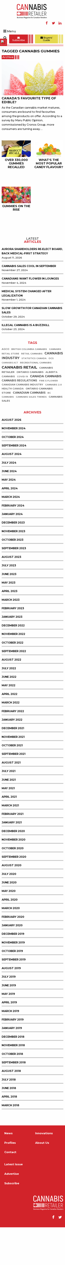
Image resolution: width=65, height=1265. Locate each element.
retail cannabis (31, 391)
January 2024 (12, 551)
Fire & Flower (48, 418)
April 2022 (9, 731)
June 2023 (9, 611)
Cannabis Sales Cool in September (29, 303)
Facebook (46, 23)
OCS (51, 396)
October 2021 (12, 783)
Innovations (44, 1171)
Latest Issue (13, 1202)
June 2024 (9, 509)
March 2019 (10, 1048)
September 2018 (14, 1100)
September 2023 (14, 586)
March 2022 (11, 740)
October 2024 (13, 474)
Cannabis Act (10, 400)
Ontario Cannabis (30, 409)
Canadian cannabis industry (22, 422)
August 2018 (11, 1108)
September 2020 (14, 894)
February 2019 (13, 1057)
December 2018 (13, 1074)
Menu (11, 31)
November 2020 (13, 877)
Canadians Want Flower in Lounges (30, 316)
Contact (10, 1189)
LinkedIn (60, 23)
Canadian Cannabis (29, 430)
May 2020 (9, 928)
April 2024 (10, 526)
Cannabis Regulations (19, 418)
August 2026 (11, 457)
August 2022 (11, 697)
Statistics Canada (34, 396)
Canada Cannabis (46, 414)
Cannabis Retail (19, 405)
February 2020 (13, 954)
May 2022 (8, 723)
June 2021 (9, 817)
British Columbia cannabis (29, 387)
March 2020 (11, 945)
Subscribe (18, 40)
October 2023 (12, 577)
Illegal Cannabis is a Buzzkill (26, 362)
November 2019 (13, 980)
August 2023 (11, 594)
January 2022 (12, 757)
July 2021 (9, 808)
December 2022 (13, 663)
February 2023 (13, 646)
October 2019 (12, 988)
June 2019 (9, 1023)
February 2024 (13, 543)
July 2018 (9, 1117)
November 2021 (13, 774)
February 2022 (13, 748)
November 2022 (13, 671)
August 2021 (11, 800)
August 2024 (12, 491)
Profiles (10, 1180)
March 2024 (11, 534)
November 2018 (13, 1083)
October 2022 (12, 680)
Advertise (11, 1211)
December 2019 (13, 971)
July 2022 (9, 706)
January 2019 (12, 1065)
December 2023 (13, 560)
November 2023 (13, 569)
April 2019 (9, 1040)
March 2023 (11, 637)
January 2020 (12, 963)
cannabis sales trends (31, 434)
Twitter (53, 23)
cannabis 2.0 (53, 422)
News (8, 1171)
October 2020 (13, 886)
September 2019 (14, 997)
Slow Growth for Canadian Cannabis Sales (32, 348)
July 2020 (9, 911)
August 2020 (11, 903)
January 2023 (12, 654)
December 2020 (13, 868)
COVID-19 (22, 414)
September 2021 (14, 791)
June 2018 (9, 1125)
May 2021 (8, 826)
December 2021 (13, 766)
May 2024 (9, 517)
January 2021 (12, 860)
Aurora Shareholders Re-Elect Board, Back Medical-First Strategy (32, 289)
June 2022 (9, 714)
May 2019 (8, 1031)
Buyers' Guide (48, 38)
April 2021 (9, 834)
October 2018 (12, 1091)
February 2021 (13, 851)
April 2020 (10, 937)
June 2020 (9, 920)
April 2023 (9, 628)
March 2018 (10, 1143)
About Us (42, 1180)
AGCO (5, 386)
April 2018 (9, 1134)
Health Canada (13, 426)
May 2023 (8, 620)
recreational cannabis (36, 400)
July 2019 (9, 1014)
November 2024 (14, 466)
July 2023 (9, 603)
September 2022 (14, 688)
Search (5, 38)
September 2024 (14, 483)
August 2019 (11, 1005)
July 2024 (9, 500)
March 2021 (10, 843)
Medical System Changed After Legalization (26, 331)
